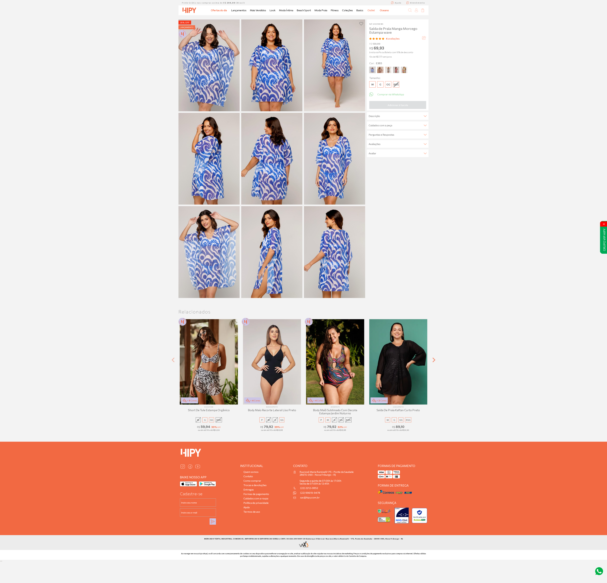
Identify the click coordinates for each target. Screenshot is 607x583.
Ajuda (246, 507)
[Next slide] (433, 360)
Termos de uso (251, 511)
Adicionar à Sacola (398, 105)
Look (273, 10)
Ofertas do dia (219, 10)
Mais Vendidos (258, 10)
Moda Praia (320, 10)
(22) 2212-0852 (309, 488)
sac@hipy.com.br (310, 497)
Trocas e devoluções (255, 485)
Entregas (248, 489)
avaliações (393, 38)
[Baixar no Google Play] (207, 483)
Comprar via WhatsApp (390, 94)
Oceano (384, 10)
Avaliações (374, 143)
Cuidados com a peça (380, 125)
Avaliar (372, 153)
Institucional (251, 466)
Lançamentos (238, 10)
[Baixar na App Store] (188, 483)
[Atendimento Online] (599, 571)
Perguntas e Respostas (381, 134)
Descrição (374, 115)
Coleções (347, 10)
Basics (359, 10)
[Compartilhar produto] (423, 38)
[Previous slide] (173, 360)
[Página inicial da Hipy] (189, 10)
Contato (248, 476)
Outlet (371, 10)
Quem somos (250, 471)
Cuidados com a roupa (255, 498)
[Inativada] (402, 515)
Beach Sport (304, 10)
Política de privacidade (256, 502)
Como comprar (252, 480)
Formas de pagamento (256, 493)
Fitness (335, 10)
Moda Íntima (286, 10)
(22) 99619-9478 (310, 492)
